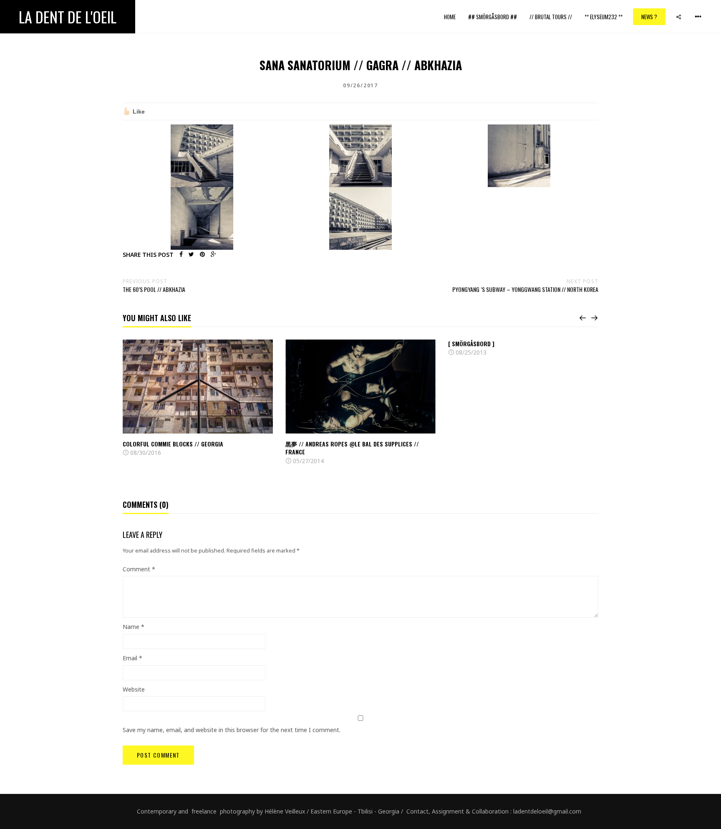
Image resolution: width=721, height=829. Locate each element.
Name (133, 627)
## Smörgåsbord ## (492, 17)
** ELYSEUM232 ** (604, 17)
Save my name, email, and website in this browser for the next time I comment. (231, 730)
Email (132, 658)
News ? (649, 17)
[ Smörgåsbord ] (471, 343)
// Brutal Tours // (550, 17)
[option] (197, 399)
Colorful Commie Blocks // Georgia (173, 443)
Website (134, 689)
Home (450, 17)
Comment (139, 569)
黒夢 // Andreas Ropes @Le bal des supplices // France (352, 447)
